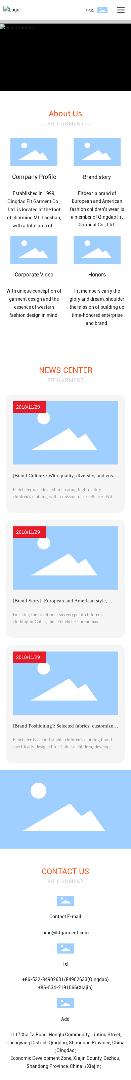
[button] (62, 83)
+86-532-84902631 (43, 979)
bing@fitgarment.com (65, 932)
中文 (90, 10)
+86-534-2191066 (57, 987)
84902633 (76, 979)
